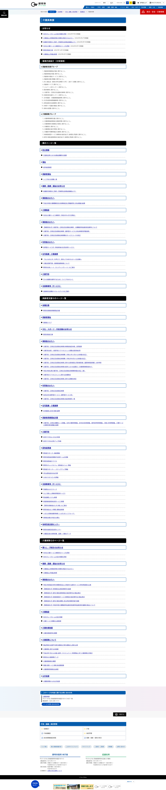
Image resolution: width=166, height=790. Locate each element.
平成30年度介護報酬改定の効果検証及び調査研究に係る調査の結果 (64, 203)
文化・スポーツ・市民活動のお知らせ (57, 329)
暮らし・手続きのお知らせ (52, 547)
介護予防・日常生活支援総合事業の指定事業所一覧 (59, 399)
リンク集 (44, 746)
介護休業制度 (47, 628)
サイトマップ (86, 746)
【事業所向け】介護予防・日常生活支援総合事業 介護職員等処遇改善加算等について (70, 227)
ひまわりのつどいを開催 (50, 477)
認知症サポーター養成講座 (51, 453)
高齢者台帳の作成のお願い (51, 517)
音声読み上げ (143, 2)
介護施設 (45, 210)
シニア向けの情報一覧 (50, 179)
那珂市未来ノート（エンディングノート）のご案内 (59, 267)
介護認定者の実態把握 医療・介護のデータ (57, 533)
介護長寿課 (46, 696)
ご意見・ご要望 (99, 746)
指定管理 (89, 733)
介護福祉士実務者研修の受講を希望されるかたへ (58, 38)
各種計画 (45, 305)
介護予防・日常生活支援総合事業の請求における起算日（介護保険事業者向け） (68, 366)
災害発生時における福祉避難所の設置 (55, 155)
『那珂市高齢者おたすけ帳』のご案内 (55, 505)
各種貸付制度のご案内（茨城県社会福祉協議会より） (59, 42)
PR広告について (35, 784)
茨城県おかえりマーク (50, 489)
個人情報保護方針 (56, 746)
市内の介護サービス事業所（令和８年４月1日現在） (59, 215)
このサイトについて (72, 746)
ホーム (52, 11)
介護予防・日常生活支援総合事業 (53, 390)
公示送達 (45, 676)
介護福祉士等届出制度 (50, 54)
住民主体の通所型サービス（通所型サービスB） (58, 395)
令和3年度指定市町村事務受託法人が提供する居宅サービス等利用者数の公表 (67, 585)
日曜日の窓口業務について (54, 770)
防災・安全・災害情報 (155, 12)
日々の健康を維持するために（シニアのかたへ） (58, 279)
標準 (104, 2)
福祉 (44, 162)
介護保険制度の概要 (49, 661)
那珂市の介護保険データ (50, 657)
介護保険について (49, 640)
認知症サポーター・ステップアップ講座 (55, 469)
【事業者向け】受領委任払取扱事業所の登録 (57, 589)
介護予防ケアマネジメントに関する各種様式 (57, 374)
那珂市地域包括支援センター (52, 529)
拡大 (111, 2)
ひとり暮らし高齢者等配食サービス (54, 493)
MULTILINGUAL (156, 2)
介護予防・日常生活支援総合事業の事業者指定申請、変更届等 (62, 346)
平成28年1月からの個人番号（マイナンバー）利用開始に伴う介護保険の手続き (68, 653)
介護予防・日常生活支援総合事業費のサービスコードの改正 (62, 235)
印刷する (121, 714)
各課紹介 (82, 11)
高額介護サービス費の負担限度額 (53, 665)
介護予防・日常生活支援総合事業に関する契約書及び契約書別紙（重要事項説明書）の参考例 (72, 362)
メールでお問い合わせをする (51, 704)
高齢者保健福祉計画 (50, 417)
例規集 (110, 746)
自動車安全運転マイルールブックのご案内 (56, 291)
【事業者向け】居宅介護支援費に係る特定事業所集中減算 (61, 601)
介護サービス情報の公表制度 (52, 621)
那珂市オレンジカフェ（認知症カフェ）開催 (57, 465)
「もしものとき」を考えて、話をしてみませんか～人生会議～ (62, 259)
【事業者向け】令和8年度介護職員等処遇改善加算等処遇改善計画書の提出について (69, 605)
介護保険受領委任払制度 (50, 669)
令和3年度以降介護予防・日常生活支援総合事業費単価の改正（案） (64, 370)
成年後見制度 (47, 167)
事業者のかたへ (48, 198)
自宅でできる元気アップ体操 (52, 441)
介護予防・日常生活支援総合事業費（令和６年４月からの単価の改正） (65, 354)
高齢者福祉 (46, 174)
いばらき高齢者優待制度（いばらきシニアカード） (59, 513)
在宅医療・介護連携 (50, 254)
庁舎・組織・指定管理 (71, 11)
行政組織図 (47, 733)
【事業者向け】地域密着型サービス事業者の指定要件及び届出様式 (64, 597)
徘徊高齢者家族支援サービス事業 (53, 501)
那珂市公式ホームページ (38, 5)
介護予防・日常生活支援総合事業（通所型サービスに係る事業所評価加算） (66, 231)
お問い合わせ (121, 746)
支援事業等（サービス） (51, 286)
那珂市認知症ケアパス (50, 461)
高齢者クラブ (47, 322)
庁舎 (87, 729)
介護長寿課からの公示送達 (51, 681)
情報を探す (4, 15)
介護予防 (45, 274)
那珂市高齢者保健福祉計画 (51, 310)
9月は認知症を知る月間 (50, 473)
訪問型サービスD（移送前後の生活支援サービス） (59, 247)
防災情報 (45, 150)
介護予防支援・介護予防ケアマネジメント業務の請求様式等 (61, 350)
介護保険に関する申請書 (50, 649)
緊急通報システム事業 (50, 497)
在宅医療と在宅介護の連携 (51, 411)
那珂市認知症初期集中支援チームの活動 (55, 457)
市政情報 (59, 11)
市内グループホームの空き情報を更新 (54, 34)
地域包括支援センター (51, 524)
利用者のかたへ (48, 242)
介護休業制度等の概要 (50, 633)
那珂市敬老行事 (48, 50)
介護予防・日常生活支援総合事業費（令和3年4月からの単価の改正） (64, 358)
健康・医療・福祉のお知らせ (53, 186)
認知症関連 (46, 448)
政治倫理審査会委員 (50, 737)
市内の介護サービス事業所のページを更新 (56, 46)
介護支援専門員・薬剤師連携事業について (56, 263)
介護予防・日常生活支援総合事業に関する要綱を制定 (59, 378)
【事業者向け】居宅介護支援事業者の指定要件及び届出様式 (62, 593)
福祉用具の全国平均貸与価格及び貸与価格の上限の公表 (60, 645)
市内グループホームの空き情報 (52, 617)
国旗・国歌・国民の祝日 (94, 737)
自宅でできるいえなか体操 (51, 437)
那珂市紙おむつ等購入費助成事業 (53, 509)
